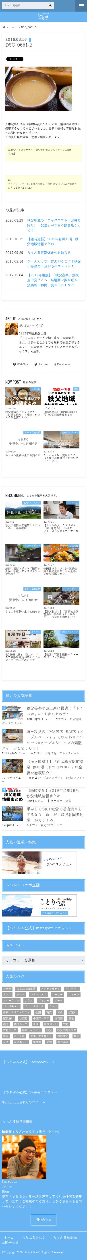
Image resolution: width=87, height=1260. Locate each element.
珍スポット (50, 1024)
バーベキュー (11, 1006)
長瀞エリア (20, 1042)
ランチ (53, 1006)
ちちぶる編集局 (26, 988)
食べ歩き (63, 1042)
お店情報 (75, 719)
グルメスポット (12, 723)
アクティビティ (50, 988)
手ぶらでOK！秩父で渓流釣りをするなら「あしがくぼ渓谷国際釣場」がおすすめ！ (55, 814)
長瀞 (5, 1042)
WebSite (22, 364)
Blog (5, 1191)
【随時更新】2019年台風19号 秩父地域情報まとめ (53, 241)
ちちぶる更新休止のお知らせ (49, 253)
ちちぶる (30, 1252)
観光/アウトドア (51, 825)
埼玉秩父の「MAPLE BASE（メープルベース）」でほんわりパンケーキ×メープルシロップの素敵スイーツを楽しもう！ (42, 740)
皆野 (65, 1024)
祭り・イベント (31, 1030)
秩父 (49, 1030)
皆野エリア (10, 1030)
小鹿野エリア (41, 1018)
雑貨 (49, 1042)
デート (59, 1000)
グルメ (21, 994)
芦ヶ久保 (19, 1036)
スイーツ (73, 994)
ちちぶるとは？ (33, 1238)
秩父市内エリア (66, 1030)
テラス (29, 1000)
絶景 (5, 1036)
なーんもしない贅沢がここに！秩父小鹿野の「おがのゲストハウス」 (54, 264)
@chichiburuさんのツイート (23, 1102)
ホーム (9, 1238)
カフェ (7, 994)
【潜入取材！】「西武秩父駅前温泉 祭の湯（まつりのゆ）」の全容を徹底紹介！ (55, 767)
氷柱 (35, 1024)
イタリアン (72, 988)
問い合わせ (43, 1219)
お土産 (7, 988)
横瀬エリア (20, 1024)
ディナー (43, 1000)
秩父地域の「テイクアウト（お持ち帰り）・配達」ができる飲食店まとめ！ (54, 225)
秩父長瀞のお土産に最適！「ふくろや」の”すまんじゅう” (55, 711)
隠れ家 (37, 1042)
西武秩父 (62, 1036)
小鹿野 (23, 1018)
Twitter (43, 364)
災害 (68, 801)
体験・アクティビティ (16, 1012)
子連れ (72, 1012)
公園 (38, 1012)
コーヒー (57, 994)
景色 (71, 1018)
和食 (60, 1012)
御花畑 (59, 1018)
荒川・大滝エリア (41, 1036)
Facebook (63, 364)
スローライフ (11, 1000)
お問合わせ (10, 1243)
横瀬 (5, 1024)
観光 (76, 1036)
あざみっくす (31, 326)
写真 (49, 1012)
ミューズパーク (34, 1006)
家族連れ (8, 1018)
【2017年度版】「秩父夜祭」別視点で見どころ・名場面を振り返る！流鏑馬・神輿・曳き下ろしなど (54, 280)
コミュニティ (38, 994)
